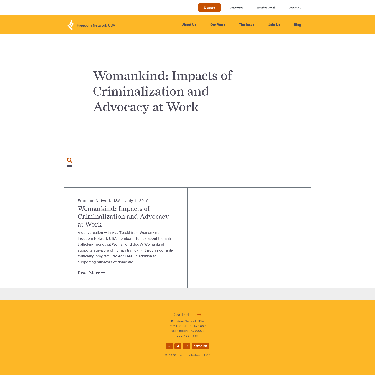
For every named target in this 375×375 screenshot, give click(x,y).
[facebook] (169, 346)
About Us (189, 25)
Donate (209, 7)
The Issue (247, 25)
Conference (236, 7)
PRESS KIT (200, 346)
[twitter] (177, 346)
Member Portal (266, 7)
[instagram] (186, 346)
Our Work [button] (217, 25)
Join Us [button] (274, 25)
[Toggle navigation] (69, 160)
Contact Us (295, 7)
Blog (297, 25)
